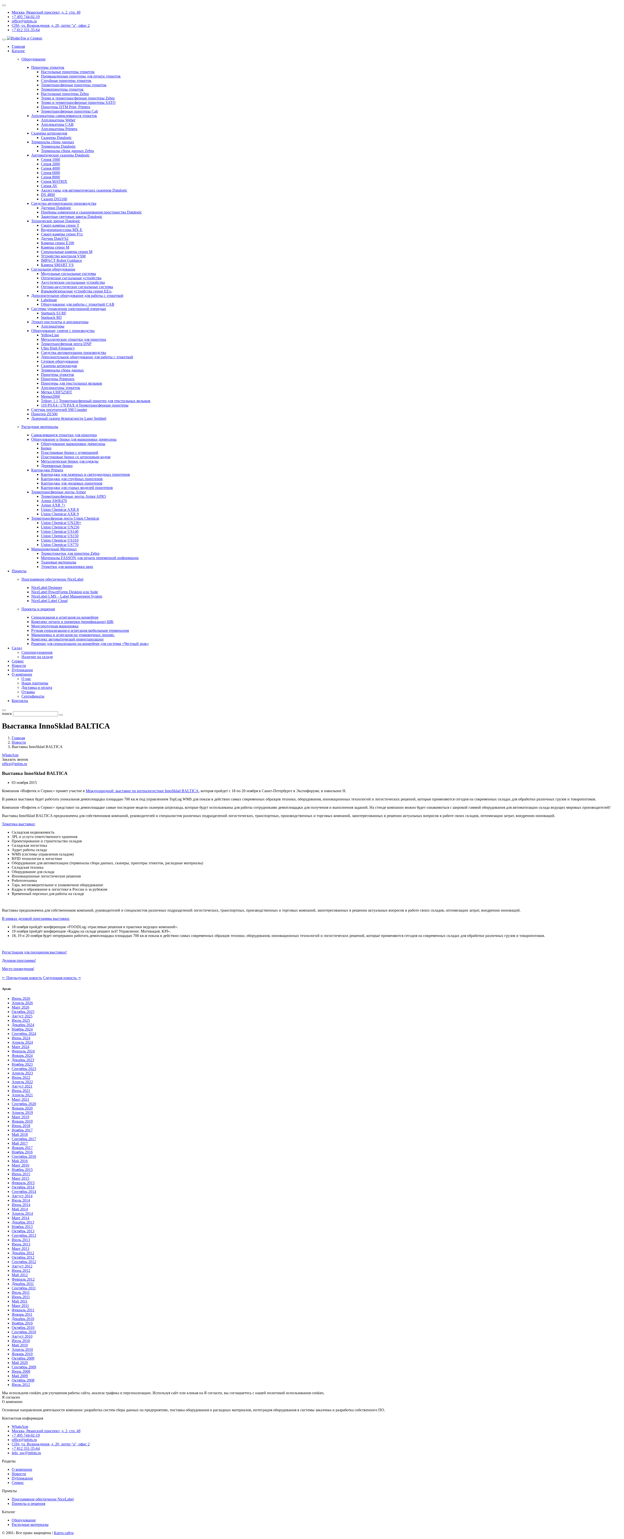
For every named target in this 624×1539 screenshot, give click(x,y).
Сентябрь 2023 (24, 1069)
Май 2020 (20, 1363)
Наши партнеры (34, 683)
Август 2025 (22, 1016)
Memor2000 (50, 396)
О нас (26, 679)
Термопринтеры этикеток (62, 89)
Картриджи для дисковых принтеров (71, 483)
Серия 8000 (50, 177)
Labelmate (49, 300)
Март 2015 (20, 1178)
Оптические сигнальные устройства (71, 278)
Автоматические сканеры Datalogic (60, 155)
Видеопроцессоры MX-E (61, 230)
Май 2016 (20, 1161)
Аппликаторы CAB (57, 124)
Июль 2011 (21, 1292)
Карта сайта (64, 1533)
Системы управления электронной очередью (68, 309)
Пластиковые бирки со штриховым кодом (75, 457)
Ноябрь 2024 (22, 1029)
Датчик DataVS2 (54, 238)
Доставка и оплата (36, 687)
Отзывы (28, 692)
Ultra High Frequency (58, 348)
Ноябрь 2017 (22, 1130)
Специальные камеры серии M (66, 252)
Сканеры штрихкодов (49, 133)
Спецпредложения (36, 652)
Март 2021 (20, 1099)
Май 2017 (20, 1143)
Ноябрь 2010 (22, 1323)
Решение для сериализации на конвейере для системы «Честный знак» (90, 644)
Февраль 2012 (23, 1279)
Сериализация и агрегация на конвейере (64, 617)
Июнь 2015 (21, 1174)
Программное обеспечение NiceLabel (43, 1499)
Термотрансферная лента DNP (66, 344)
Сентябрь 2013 (24, 1235)
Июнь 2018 (21, 1126)
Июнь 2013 (21, 1244)
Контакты (20, 701)
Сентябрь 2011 (24, 1288)
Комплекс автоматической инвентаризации (67, 639)
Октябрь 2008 (23, 1380)
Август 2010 (22, 1336)
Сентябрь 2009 (24, 1367)
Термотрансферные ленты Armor (58, 492)
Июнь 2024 (21, 1038)
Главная (18, 46)
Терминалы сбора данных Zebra (67, 151)
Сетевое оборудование (59, 361)
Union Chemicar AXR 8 (60, 509)
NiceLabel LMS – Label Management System (66, 596)
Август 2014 (22, 1196)
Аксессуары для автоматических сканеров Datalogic (84, 190)
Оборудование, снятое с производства (63, 331)
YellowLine (50, 335)
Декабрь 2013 (23, 1222)
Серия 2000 (50, 164)
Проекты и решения (28, 1503)
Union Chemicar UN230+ (61, 523)
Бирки (46, 448)
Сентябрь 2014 (24, 1191)
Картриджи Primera (47, 470)
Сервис (18, 661)
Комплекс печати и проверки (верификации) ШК (72, 622)
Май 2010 (20, 1345)
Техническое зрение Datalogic (55, 221)
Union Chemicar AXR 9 (60, 514)
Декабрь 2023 (23, 1060)
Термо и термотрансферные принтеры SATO (78, 102)
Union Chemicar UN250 (60, 527)
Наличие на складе (37, 657)
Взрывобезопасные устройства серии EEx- (76, 291)
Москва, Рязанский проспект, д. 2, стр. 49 (46, 12)
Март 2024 (20, 1047)
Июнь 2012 (21, 1270)
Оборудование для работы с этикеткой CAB (77, 304)
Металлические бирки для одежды (69, 461)
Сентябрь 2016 (24, 1156)
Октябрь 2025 (23, 1012)
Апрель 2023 (22, 1073)
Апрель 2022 (22, 1082)
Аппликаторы (52, 326)
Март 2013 (20, 1249)
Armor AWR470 (54, 501)
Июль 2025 (21, 1020)
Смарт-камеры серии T (60, 225)
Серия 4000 (50, 168)
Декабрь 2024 (23, 1025)
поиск (7, 713)
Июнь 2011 (21, 1297)
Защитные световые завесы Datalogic (71, 216)
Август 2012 (22, 1266)
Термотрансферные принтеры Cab (69, 111)
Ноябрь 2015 (22, 1170)
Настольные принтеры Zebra (65, 94)
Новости (19, 665)
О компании (22, 674)
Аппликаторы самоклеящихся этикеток (64, 116)
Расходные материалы (30, 1524)
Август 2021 (22, 1086)
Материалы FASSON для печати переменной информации (90, 558)
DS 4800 (48, 195)
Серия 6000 (50, 173)
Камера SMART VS (57, 265)
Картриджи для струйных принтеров (72, 479)
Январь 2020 (22, 1108)
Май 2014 (20, 1209)
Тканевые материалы (58, 562)
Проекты (19, 571)
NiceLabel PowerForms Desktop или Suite (64, 592)
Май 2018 (20, 1134)
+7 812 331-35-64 (26, 30)
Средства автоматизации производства (63, 203)
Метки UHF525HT (56, 392)
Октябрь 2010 (23, 1327)
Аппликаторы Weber (58, 120)
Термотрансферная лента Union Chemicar (65, 518)
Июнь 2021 (21, 1091)
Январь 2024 (22, 1055)
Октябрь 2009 (23, 1358)
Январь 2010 (22, 1354)
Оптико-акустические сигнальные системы (77, 287)
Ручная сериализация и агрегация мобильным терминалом (80, 630)
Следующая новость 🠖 (62, 978)
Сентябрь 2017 (24, 1139)
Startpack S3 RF (53, 313)
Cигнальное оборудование (53, 269)
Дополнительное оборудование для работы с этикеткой (77, 295)
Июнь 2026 (21, 998)
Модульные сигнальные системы (68, 274)
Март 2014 (20, 1218)
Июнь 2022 (21, 1077)
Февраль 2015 (23, 1183)
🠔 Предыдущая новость (22, 978)
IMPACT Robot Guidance (61, 260)
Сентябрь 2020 (24, 1104)
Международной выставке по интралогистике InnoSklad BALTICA (142, 791)
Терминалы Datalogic (58, 146)
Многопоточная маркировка (54, 626)
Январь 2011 (22, 1314)
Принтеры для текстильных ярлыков (71, 383)
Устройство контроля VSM (63, 256)
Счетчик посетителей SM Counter (59, 410)
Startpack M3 (51, 317)
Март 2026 (20, 1007)
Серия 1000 (50, 159)
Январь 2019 (22, 1121)
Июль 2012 (21, 1385)
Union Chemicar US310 (59, 540)
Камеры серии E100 (57, 243)
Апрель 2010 (22, 1349)
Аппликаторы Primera (59, 129)
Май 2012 (20, 1275)
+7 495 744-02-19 (26, 17)
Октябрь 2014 (23, 1187)
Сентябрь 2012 (24, 1262)
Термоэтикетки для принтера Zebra (70, 553)
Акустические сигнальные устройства (73, 282)
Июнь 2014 (21, 1205)
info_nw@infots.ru (26, 1453)
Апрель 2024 (22, 1042)
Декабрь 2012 (23, 1253)
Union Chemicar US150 (59, 536)
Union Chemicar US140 (59, 531)
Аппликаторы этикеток (60, 388)
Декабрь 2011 (23, 1284)
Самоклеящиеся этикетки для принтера (64, 435)
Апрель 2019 (22, 1112)
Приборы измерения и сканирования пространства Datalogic (91, 212)
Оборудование (24, 1520)
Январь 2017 (22, 1148)
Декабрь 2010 (23, 1319)
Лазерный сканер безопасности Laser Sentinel (68, 418)
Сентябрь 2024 (24, 1034)
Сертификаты (32, 696)
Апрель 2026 (22, 1003)
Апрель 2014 (22, 1213)
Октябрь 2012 (23, 1257)
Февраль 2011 (23, 1310)
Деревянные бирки (57, 466)
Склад (17, 648)
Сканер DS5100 (54, 199)
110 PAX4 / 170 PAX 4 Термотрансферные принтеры (84, 405)
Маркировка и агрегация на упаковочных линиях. (73, 635)
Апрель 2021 (22, 1095)
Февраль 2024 (23, 1051)
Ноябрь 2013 (22, 1227)
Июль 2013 (21, 1240)
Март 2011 (20, 1306)
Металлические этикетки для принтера (73, 339)
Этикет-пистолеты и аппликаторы (59, 322)
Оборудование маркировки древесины (73, 444)
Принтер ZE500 (44, 414)
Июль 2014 (21, 1200)
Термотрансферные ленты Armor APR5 (73, 496)
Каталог (18, 51)
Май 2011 (20, 1301)
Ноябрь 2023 (22, 1064)
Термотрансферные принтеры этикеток (74, 85)
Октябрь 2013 (23, 1231)
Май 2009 (20, 1376)
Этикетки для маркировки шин (67, 567)
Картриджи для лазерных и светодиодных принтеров (85, 474)
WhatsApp (10, 755)
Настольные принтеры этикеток (68, 72)
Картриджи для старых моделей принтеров (77, 488)
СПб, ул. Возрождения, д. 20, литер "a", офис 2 (51, 25)
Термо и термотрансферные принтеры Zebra (78, 98)
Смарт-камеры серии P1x (62, 234)
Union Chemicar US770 (59, 545)
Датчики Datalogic (56, 208)
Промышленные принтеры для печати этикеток (81, 76)
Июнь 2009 (21, 1371)
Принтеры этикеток (47, 67)
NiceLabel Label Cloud (49, 601)
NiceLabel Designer (46, 587)
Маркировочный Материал (54, 549)
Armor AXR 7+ (53, 505)
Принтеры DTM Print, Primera (65, 107)
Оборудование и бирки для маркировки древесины (74, 439)
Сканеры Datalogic (56, 138)
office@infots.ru (24, 21)
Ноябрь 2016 (22, 1152)
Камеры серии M (55, 247)
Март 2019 (20, 1117)
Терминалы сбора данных (52, 142)
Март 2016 (20, 1165)
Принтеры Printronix (58, 379)
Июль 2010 (21, 1341)
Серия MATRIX (54, 181)
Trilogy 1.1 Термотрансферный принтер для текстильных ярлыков (95, 401)
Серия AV (49, 186)
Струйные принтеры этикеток (66, 80)
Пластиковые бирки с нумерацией (69, 452)
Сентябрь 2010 (24, 1332)
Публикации (22, 670)
